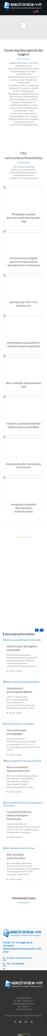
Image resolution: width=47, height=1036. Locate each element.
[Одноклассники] (32, 1022)
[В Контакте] (20, 1022)
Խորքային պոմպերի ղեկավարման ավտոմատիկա (23, 508)
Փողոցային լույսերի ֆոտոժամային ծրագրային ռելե (23, 218)
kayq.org (38, 1015)
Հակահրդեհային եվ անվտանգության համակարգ (19, 815)
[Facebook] (15, 1022)
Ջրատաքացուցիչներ (23, 1004)
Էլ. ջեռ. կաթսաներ (23, 1001)
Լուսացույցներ (23, 998)
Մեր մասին (23, 1006)
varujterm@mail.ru (24, 958)
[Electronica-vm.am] (23, 7)
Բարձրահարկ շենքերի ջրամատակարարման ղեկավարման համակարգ (23, 262)
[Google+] (26, 1022)
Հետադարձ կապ (23, 1009)
